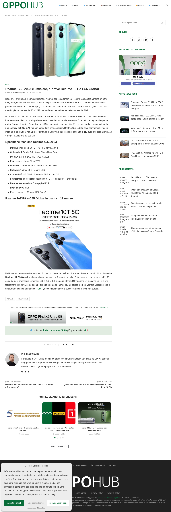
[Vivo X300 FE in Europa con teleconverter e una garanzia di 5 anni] (94, 413)
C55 (40, 289)
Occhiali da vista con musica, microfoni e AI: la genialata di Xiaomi (145, 193)
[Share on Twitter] (66, 345)
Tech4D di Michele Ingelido (108, 497)
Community (155, 5)
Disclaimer (81, 493)
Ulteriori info (103, 307)
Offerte (140, 5)
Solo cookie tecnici (36, 503)
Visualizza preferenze (58, 503)
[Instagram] (139, 40)
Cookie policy (32, 508)
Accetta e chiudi (14, 503)
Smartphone (23, 299)
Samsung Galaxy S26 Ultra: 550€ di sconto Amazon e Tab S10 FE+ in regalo (147, 105)
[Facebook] (132, 40)
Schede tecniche (124, 5)
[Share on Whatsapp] (69, 345)
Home (7, 16)
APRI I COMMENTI (59, 446)
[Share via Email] (72, 345)
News (63, 5)
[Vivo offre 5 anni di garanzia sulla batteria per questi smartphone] (23, 413)
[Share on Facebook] (63, 345)
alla (55, 330)
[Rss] (152, 40)
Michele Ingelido (19, 93)
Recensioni (90, 5)
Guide (75, 5)
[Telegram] (146, 40)
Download (106, 5)
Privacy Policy (41, 508)
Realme (10, 299)
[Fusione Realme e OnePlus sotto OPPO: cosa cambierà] (58, 413)
